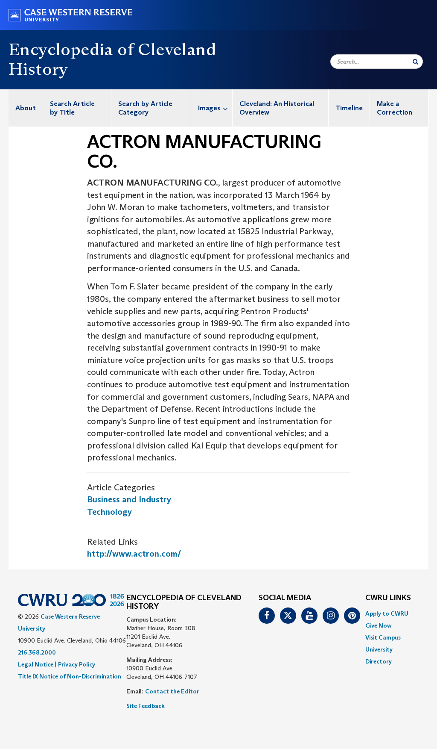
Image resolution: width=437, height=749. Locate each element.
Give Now (378, 625)
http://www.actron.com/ (134, 553)
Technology (109, 512)
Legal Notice (35, 664)
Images (209, 108)
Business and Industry (129, 499)
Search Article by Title (72, 108)
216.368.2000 (37, 652)
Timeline (349, 108)
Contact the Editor (172, 691)
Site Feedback (145, 706)
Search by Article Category (145, 108)
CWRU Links (388, 598)
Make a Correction (394, 108)
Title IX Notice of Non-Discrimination (69, 676)
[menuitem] (26, 108)
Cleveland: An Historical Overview (276, 108)
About (25, 108)
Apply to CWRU (386, 613)
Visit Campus (383, 637)
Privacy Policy (76, 664)
